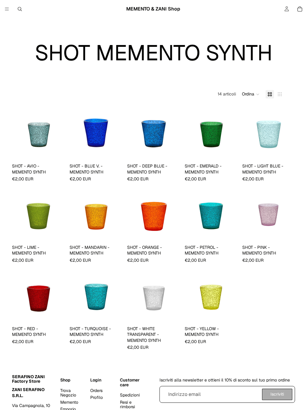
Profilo (96, 397)
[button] (251, 94)
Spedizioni (130, 395)
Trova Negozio (68, 393)
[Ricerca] (19, 9)
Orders (96, 390)
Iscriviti (277, 394)
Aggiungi (60, 151)
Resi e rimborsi (127, 404)
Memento (69, 402)
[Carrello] (299, 9)
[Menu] (7, 9)
